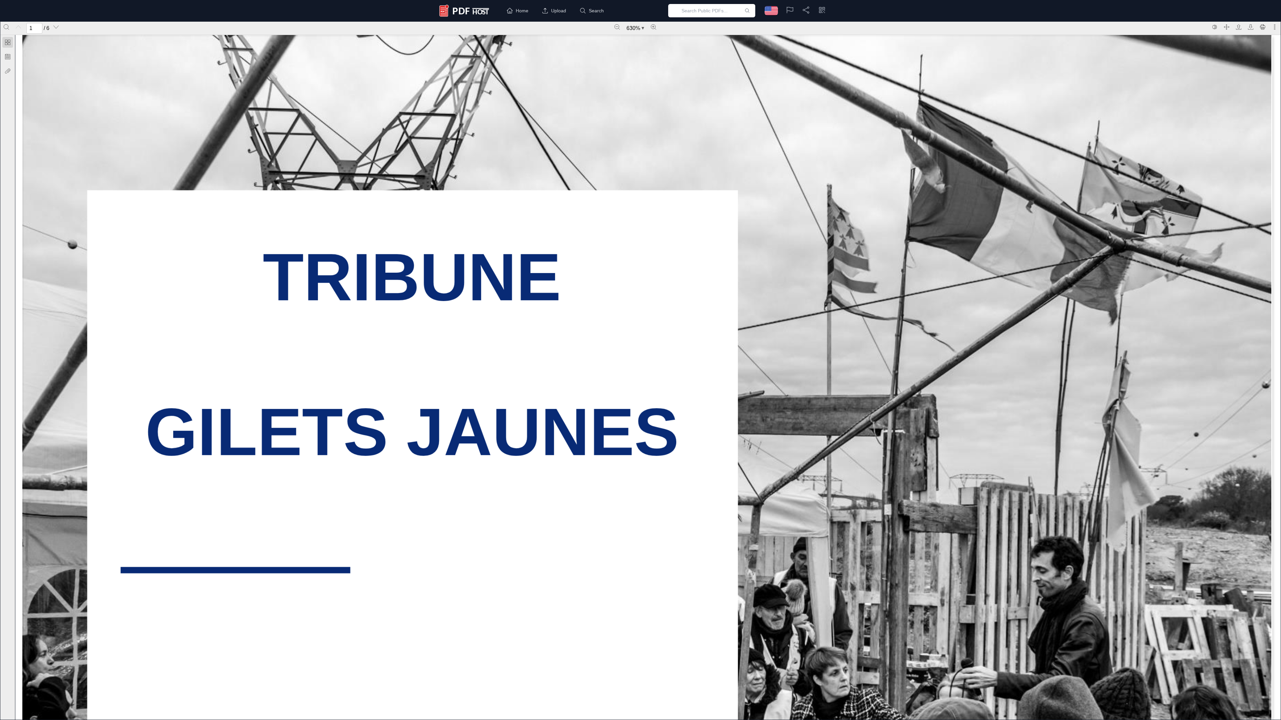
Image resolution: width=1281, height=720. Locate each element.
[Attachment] (7, 71)
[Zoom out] (617, 27)
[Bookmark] (7, 56)
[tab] (8, 43)
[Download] (1250, 27)
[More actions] (1274, 27)
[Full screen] (1226, 27)
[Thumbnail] (7, 42)
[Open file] (1238, 27)
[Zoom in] (653, 27)
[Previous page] (18, 27)
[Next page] (56, 27)
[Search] (6, 27)
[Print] (1262, 27)
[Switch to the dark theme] (1214, 27)
